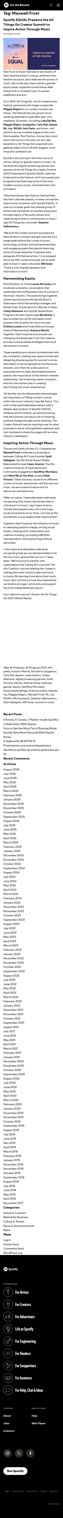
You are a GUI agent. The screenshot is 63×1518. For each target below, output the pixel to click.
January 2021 (11, 1057)
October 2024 (12, 864)
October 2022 (12, 967)
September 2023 (14, 920)
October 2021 (11, 1018)
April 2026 (9, 786)
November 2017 (13, 1203)
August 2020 (11, 1078)
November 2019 (13, 1117)
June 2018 (9, 1190)
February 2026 (12, 795)
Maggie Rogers (17, 694)
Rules (6, 1230)
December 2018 (13, 1164)
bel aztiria (37, 671)
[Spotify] (16, 5)
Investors (8, 1431)
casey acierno (33, 675)
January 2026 (11, 799)
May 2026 (9, 782)
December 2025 (13, 804)
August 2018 (11, 1181)
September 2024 (14, 868)
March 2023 (10, 945)
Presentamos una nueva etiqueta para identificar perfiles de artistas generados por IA (31, 750)
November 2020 (13, 1065)
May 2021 (9, 1040)
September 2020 (14, 1074)
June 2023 (9, 932)
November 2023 (13, 911)
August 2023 (11, 924)
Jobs (6, 1423)
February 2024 (12, 898)
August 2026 (11, 769)
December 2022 (13, 958)
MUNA (7, 698)
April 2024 (9, 890)
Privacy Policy (31, 1491)
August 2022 (11, 975)
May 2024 (9, 885)
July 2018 (9, 1186)
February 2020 (12, 1104)
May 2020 (9, 1091)
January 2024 (11, 902)
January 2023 (11, 954)
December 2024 (13, 855)
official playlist (20, 698)
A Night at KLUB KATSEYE (19, 741)
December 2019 (13, 1113)
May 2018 (9, 1194)
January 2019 (11, 1160)
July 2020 (9, 1083)
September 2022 (14, 971)
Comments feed (13, 1248)
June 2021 (9, 1035)
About (7, 1416)
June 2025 (10, 829)
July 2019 (9, 1134)
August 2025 (11, 821)
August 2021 (11, 1027)
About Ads (53, 1491)
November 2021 (13, 1014)
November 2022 (13, 962)
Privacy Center (18, 1491)
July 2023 (9, 928)
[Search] (51, 5)
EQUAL (18, 683)
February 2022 (12, 1001)
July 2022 (9, 980)
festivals (47, 683)
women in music (44, 702)
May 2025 (9, 834)
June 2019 (9, 1138)
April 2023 (9, 941)
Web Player (39, 1423)
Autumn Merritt (20, 671)
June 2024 (10, 881)
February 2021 (12, 1053)
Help (34, 1416)
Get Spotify (17, 1471)
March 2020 (10, 1100)
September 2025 (14, 817)
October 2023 (12, 915)
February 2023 (12, 950)
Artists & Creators (14, 1213)
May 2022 (9, 988)
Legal (7, 1491)
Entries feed (11, 1244)
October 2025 (12, 812)
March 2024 (10, 894)
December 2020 (13, 1061)
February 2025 (12, 847)
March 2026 (10, 791)
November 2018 (13, 1168)
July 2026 (9, 774)
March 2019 (10, 1151)
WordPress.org (12, 1253)
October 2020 (12, 1070)
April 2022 (9, 992)
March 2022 (10, 997)
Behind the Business (15, 1217)
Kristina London (38, 690)
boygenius (50, 671)
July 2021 (9, 1031)
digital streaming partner (31, 679)
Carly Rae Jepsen (13, 675)
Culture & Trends (13, 1221)
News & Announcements (18, 1226)
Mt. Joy (49, 694)
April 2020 (10, 1095)
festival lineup (32, 683)
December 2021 (13, 1010)
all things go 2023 (36, 667)
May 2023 (9, 937)
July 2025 (9, 825)
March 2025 (10, 842)
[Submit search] (58, 709)
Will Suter (28, 702)
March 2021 (10, 1048)
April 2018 (9, 1198)
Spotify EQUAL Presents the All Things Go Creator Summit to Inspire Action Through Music (28, 24)
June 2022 (9, 984)
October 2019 (11, 1121)
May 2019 (9, 1143)
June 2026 (10, 778)
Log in (7, 1240)
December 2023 (13, 907)
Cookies (43, 1491)
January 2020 (12, 1108)
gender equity (11, 687)
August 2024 (11, 872)
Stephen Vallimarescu (43, 698)
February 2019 (12, 1156)
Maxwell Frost (36, 694)
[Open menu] (58, 5)
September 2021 (13, 1023)
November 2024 (13, 859)
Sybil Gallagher (12, 702)
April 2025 (9, 838)
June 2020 (10, 1087)
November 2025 (13, 808)
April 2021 (9, 1044)
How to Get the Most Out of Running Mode (30, 728)
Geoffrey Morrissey (33, 687)
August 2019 (11, 1130)
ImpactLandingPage (15, 690)
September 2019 (13, 1126)
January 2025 (11, 851)
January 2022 (11, 1005)
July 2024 (9, 877)
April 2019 (9, 1147)
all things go (17, 667)
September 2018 (13, 1177)
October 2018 (11, 1173)
